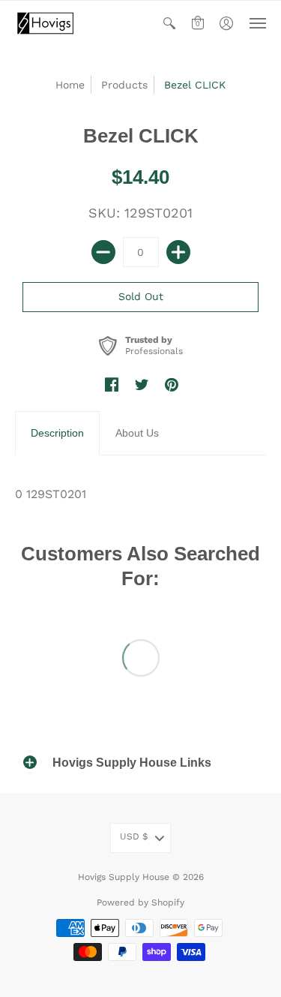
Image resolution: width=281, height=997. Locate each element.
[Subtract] (103, 252)
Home (70, 85)
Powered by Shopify (140, 902)
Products (124, 85)
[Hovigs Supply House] (45, 23)
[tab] (57, 433)
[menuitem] (169, 23)
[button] (169, 23)
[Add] (178, 252)
